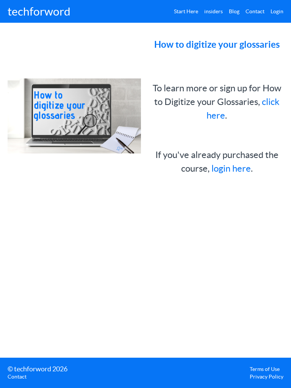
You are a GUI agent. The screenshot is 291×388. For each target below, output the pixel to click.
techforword (39, 11)
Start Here (186, 11)
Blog (234, 11)
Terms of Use (265, 369)
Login (277, 11)
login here (231, 168)
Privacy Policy (266, 377)
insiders (213, 11)
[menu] (225, 11)
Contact (255, 11)
